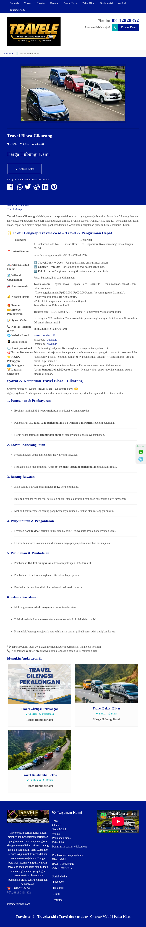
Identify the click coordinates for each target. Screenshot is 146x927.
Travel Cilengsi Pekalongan (40, 709)
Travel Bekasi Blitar (106, 708)
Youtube (57, 899)
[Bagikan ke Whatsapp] (20, 188)
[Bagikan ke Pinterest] (55, 188)
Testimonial (106, 3)
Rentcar (54, 3)
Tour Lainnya (14, 209)
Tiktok (56, 893)
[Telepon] (140, 459)
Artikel (122, 3)
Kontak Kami (128, 27)
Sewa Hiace (70, 3)
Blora (25, 143)
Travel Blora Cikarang (29, 135)
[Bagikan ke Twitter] (29, 188)
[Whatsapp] (140, 452)
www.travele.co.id (44, 335)
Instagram (58, 887)
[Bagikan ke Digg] (37, 188)
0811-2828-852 (21, 888)
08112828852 (125, 20)
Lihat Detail (43, 683)
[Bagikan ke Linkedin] (46, 188)
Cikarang (39, 143)
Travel (27, 3)
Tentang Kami (17, 9)
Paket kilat (58, 842)
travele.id (52, 339)
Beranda (14, 3)
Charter (41, 3)
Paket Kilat (88, 3)
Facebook (58, 881)
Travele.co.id (16, 832)
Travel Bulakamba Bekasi (40, 775)
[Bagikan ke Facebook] (11, 188)
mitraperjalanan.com (18, 903)
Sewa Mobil (59, 829)
